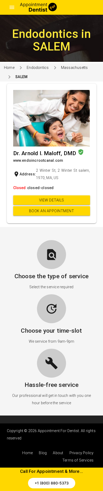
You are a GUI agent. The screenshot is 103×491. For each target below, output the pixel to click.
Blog (43, 453)
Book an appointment (51, 211)
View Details (51, 200)
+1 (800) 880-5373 (52, 483)
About (58, 453)
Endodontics (38, 67)
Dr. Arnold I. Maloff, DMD (45, 153)
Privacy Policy (81, 453)
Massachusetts (74, 67)
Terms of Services (77, 460)
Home (9, 67)
